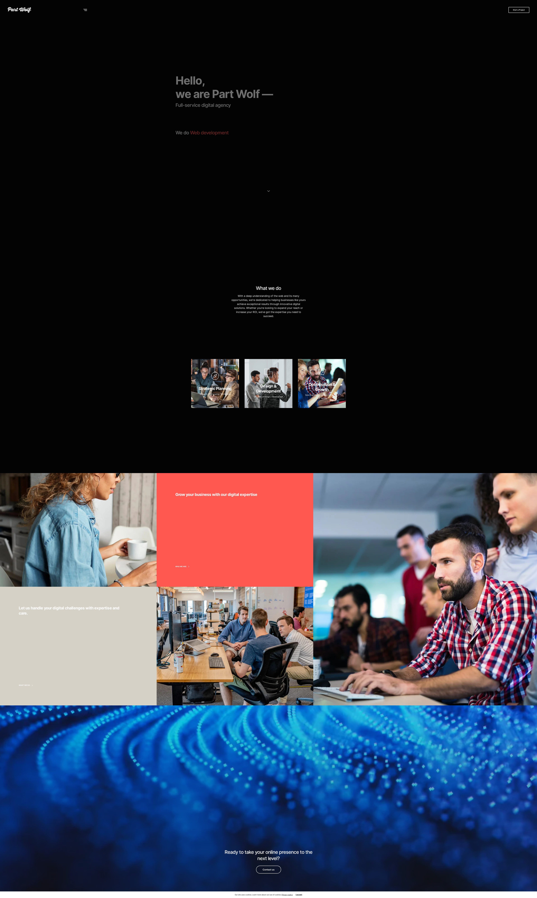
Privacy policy (287, 895)
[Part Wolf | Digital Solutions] (19, 10)
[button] (183, 566)
